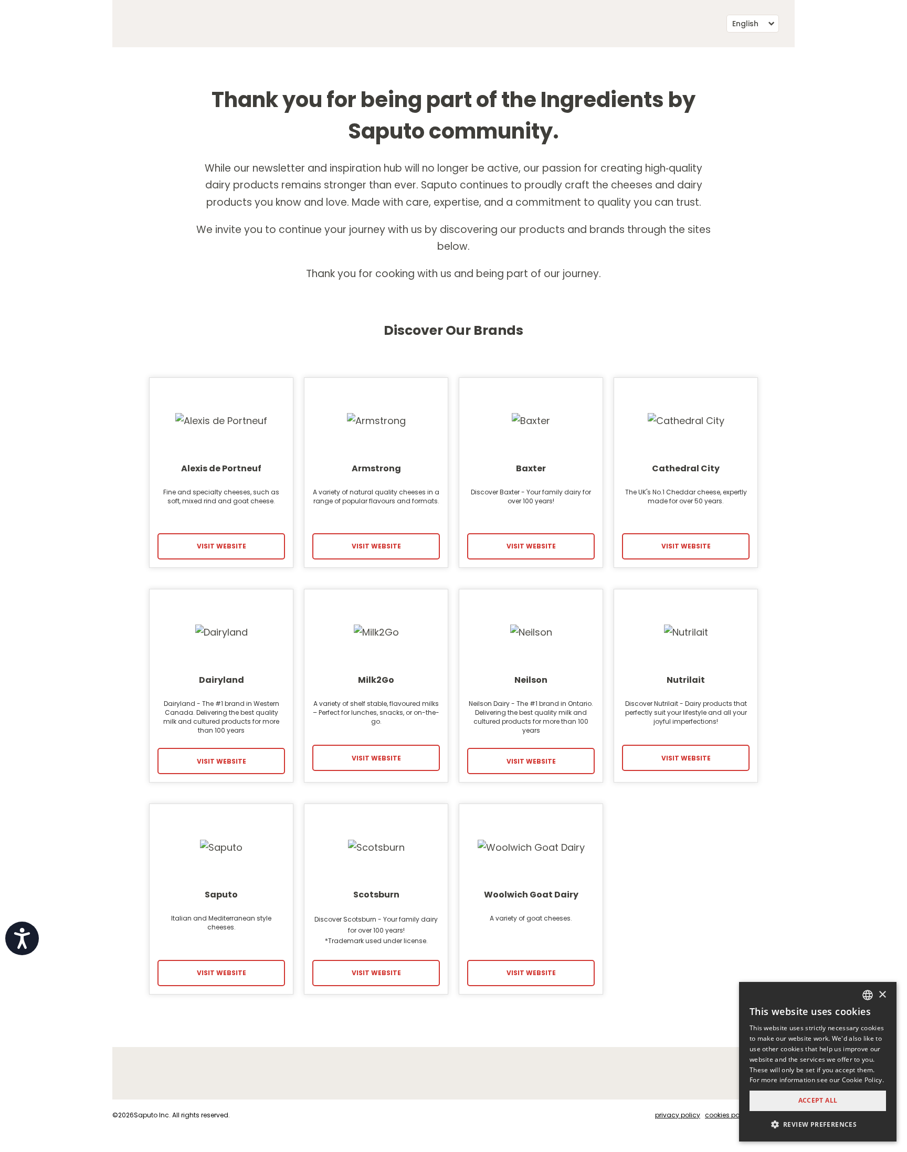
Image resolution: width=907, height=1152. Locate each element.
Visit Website (221, 546)
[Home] (122, 23)
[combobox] (867, 995)
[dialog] (818, 1062)
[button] (818, 1124)
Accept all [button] (818, 1100)
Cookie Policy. (863, 1079)
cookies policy (728, 1115)
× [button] (882, 995)
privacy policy (677, 1115)
